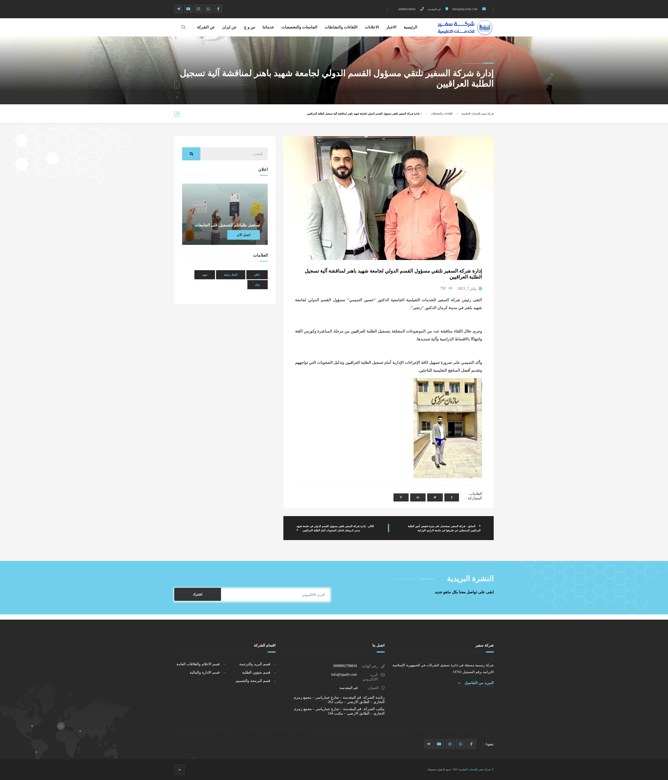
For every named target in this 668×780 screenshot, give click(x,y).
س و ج (249, 27)
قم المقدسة (435, 9)
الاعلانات (372, 27)
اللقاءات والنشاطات (341, 27)
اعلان (257, 274)
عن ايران (229, 27)
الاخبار (391, 27)
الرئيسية (410, 27)
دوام (257, 284)
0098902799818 (407, 9)
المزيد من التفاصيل (478, 683)
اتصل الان (243, 235)
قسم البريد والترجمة (254, 664)
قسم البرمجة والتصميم (253, 681)
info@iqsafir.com (465, 9)
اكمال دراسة (230, 274)
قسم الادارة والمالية (205, 672)
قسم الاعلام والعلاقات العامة (198, 664)
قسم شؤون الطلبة (256, 672)
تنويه (204, 274)
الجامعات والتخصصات (299, 27)
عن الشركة (206, 27)
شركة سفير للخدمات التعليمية (478, 113)
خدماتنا (268, 27)
